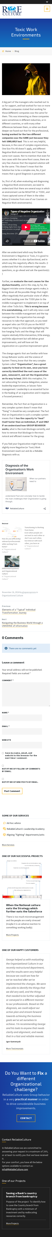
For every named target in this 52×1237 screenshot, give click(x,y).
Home (8, 51)
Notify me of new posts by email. (20, 782)
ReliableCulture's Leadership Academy (26, 828)
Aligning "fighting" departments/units (25, 834)
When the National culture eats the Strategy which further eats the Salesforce (24, 908)
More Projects (12, 935)
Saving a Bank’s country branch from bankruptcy (21, 1194)
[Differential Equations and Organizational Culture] (12, 561)
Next (4, 619)
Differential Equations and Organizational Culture (10, 571)
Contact (26, 1118)
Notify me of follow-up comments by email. (21, 770)
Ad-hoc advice (14, 823)
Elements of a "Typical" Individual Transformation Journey (18, 611)
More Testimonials (14, 1048)
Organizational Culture (12, 595)
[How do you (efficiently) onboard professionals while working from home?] (12, 531)
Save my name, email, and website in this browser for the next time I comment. (21, 755)
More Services (8, 845)
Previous (6, 606)
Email (5, 726)
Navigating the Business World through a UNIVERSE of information (22, 624)
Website (6, 740)
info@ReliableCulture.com (15, 1169)
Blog (17, 51)
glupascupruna (29, 592)
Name (5, 712)
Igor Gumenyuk (13, 1041)
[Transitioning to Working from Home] (36, 538)
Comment (8, 680)
